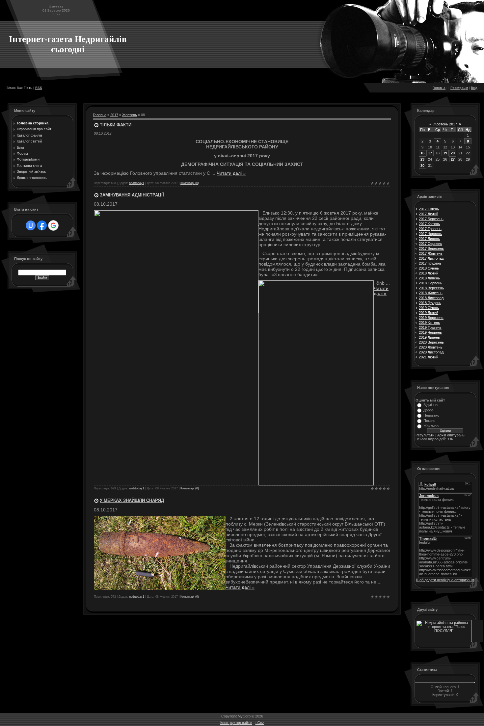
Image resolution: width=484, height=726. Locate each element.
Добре (428, 410)
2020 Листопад (431, 352)
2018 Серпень (430, 283)
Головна (439, 88)
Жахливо (431, 426)
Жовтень (129, 115)
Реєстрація (459, 88)
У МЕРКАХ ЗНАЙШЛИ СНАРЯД (132, 500)
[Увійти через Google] (53, 225)
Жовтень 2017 (445, 124)
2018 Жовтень (431, 293)
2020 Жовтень (431, 347)
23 (422, 159)
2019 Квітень (429, 322)
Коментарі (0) (189, 183)
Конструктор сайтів (236, 723)
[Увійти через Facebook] (42, 225)
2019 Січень (429, 308)
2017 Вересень (431, 248)
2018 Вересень (431, 288)
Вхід (474, 88)
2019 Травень (430, 327)
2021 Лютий (428, 357)
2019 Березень (431, 318)
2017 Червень (430, 234)
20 (453, 153)
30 (422, 166)
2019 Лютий (428, 313)
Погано (429, 421)
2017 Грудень (430, 263)
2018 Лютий (428, 273)
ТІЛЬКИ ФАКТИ (115, 124)
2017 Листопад (431, 258)
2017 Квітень (429, 224)
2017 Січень (429, 209)
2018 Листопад (431, 298)
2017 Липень (429, 239)
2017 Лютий (428, 214)
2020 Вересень (431, 342)
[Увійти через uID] (31, 225)
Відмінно (430, 405)
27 (453, 159)
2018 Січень (429, 268)
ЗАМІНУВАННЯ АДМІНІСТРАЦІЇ (132, 195)
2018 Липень (429, 278)
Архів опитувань (451, 435)
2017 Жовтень (431, 253)
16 (422, 153)
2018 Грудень (430, 303)
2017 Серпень (430, 244)
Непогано (431, 415)
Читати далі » (231, 173)
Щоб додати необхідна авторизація (445, 580)
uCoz (259, 723)
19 (445, 153)
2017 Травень (430, 229)
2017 (114, 115)
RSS (38, 88)
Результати (425, 435)
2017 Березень (431, 219)
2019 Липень (429, 337)
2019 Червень (430, 332)
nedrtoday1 (136, 183)
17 (430, 153)
